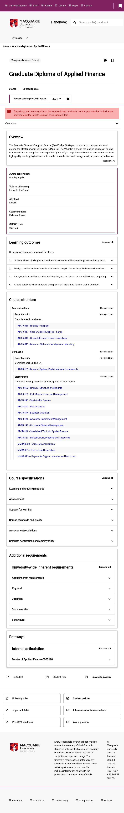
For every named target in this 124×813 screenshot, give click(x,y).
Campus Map (86, 800)
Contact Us (39, 800)
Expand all (108, 242)
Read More (109, 161)
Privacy (108, 800)
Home (6, 46)
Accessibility (62, 800)
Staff (36, 5)
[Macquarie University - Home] (25, 24)
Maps (75, 5)
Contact (88, 5)
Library (62, 5)
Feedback (17, 800)
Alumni (48, 5)
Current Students (18, 5)
